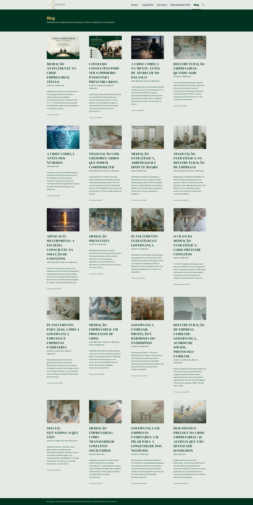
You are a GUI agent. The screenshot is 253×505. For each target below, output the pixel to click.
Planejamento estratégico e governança (144, 241)
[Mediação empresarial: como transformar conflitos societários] (105, 411)
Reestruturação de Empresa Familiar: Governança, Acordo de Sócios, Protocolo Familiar (189, 341)
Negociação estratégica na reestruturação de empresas (189, 160)
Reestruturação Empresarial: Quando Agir (189, 68)
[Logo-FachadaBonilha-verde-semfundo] (56, 4)
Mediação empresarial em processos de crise (103, 332)
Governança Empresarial (55, 85)
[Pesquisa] (203, 4)
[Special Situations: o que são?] (63, 411)
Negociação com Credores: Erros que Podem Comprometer (104, 160)
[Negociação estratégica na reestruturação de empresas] (190, 137)
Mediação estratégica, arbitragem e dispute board (144, 160)
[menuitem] (135, 4)
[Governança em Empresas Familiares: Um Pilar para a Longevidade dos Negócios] (147, 411)
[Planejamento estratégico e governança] (147, 219)
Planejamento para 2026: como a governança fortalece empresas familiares (63, 336)
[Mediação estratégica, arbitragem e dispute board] (147, 137)
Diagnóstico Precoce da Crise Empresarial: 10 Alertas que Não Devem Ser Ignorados (189, 439)
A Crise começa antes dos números (61, 158)
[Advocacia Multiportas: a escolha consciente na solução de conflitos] (63, 219)
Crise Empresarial (137, 81)
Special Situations (71, 441)
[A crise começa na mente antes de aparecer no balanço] (147, 47)
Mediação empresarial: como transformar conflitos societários (101, 439)
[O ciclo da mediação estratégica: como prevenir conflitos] (190, 219)
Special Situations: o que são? (62, 433)
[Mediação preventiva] (105, 219)
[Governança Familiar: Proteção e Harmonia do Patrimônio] (147, 308)
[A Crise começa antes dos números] (63, 137)
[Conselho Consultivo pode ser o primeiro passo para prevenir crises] (105, 47)
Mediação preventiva (99, 238)
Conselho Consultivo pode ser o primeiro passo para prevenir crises (104, 73)
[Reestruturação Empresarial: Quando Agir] (190, 47)
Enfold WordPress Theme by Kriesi (104, 501)
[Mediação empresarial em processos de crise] (105, 308)
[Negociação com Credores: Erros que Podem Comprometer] (105, 137)
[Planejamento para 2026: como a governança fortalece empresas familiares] (63, 308)
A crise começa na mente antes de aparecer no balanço (145, 71)
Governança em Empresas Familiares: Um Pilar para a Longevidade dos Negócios (146, 439)
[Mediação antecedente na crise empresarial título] (63, 47)
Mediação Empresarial (152, 81)
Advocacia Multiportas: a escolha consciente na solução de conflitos (61, 247)
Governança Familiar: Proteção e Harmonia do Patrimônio (143, 334)
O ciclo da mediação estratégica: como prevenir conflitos (187, 245)
